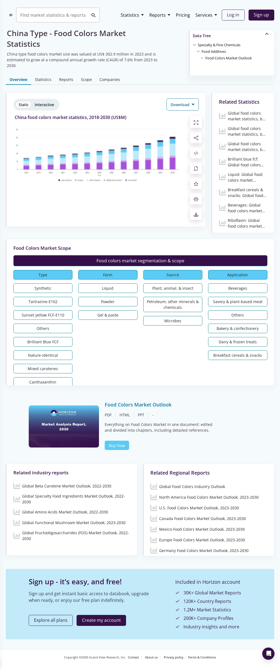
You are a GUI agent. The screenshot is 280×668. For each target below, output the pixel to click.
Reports (157, 15)
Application (237, 274)
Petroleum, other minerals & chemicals (173, 304)
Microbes (172, 320)
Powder (108, 301)
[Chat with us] (268, 653)
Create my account (101, 620)
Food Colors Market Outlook (228, 58)
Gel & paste (107, 315)
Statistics (130, 15)
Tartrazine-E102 (42, 301)
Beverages (237, 288)
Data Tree (202, 35)
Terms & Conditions (202, 657)
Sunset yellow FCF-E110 (43, 315)
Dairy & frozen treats (238, 341)
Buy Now (117, 445)
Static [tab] (24, 104)
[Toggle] (194, 44)
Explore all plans (51, 620)
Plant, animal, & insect (172, 288)
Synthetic (42, 288)
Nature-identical (43, 355)
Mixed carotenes (43, 368)
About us (151, 657)
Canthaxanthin (42, 382)
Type (43, 274)
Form (107, 274)
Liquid (107, 288)
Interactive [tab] (44, 104)
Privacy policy (173, 657)
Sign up (261, 15)
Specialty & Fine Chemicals (219, 44)
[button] (219, 44)
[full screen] (196, 122)
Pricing (183, 15)
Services (204, 15)
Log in (233, 15)
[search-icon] (93, 15)
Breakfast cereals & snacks (237, 355)
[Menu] (11, 15)
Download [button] (181, 104)
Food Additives (214, 51)
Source (173, 274)
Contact (133, 657)
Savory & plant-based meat (237, 301)
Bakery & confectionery (238, 328)
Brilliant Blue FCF (43, 341)
